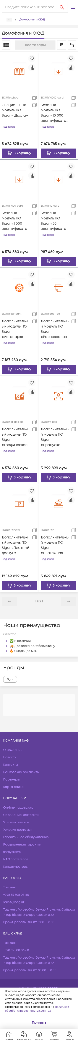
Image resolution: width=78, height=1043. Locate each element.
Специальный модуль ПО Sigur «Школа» (15, 110)
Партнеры (11, 779)
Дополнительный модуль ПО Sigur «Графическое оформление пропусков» (15, 437)
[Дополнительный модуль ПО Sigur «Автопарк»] (19, 287)
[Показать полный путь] (9, 20)
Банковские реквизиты (21, 772)
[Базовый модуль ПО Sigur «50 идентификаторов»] (58, 179)
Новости (9, 757)
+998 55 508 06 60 (16, 895)
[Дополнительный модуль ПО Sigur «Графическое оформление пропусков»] (19, 395)
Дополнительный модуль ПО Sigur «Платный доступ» (15, 545)
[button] (72, 45)
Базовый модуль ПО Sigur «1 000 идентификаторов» (16, 221)
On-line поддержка (18, 808)
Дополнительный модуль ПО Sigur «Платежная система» (55, 545)
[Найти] (62, 7)
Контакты (10, 765)
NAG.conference (15, 859)
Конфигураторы (15, 867)
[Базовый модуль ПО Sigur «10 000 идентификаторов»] (58, 71)
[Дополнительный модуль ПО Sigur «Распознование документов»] (58, 287)
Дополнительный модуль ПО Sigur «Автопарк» (15, 329)
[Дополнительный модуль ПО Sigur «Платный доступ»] (19, 503)
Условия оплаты (16, 822)
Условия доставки (17, 830)
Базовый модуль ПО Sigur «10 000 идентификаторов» (55, 113)
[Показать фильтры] (72, 45)
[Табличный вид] (6, 45)
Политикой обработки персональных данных (37, 1009)
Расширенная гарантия (22, 844)
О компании (13, 750)
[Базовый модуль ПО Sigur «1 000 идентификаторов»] (19, 179)
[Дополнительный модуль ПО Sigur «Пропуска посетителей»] (58, 395)
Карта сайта (13, 787)
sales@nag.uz (13, 902)
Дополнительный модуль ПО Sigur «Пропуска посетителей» (55, 437)
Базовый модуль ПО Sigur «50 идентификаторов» (55, 221)
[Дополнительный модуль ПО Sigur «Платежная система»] (58, 503)
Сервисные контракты (21, 815)
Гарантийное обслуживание (26, 837)
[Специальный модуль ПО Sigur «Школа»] (19, 71)
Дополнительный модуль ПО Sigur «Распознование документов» (55, 329)
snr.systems (12, 852)
